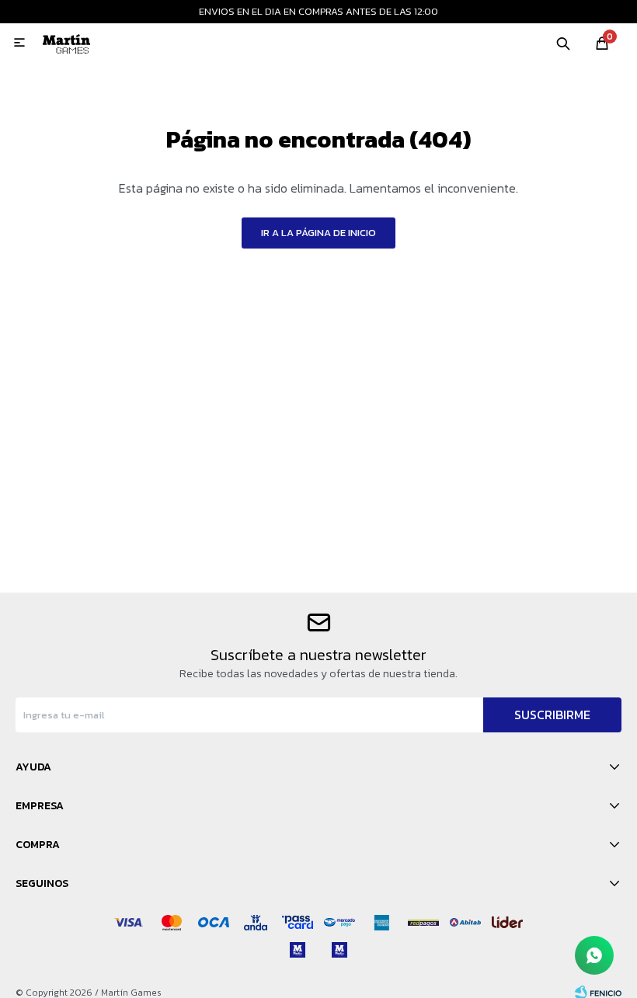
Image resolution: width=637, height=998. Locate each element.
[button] (563, 42)
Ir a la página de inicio (318, 232)
